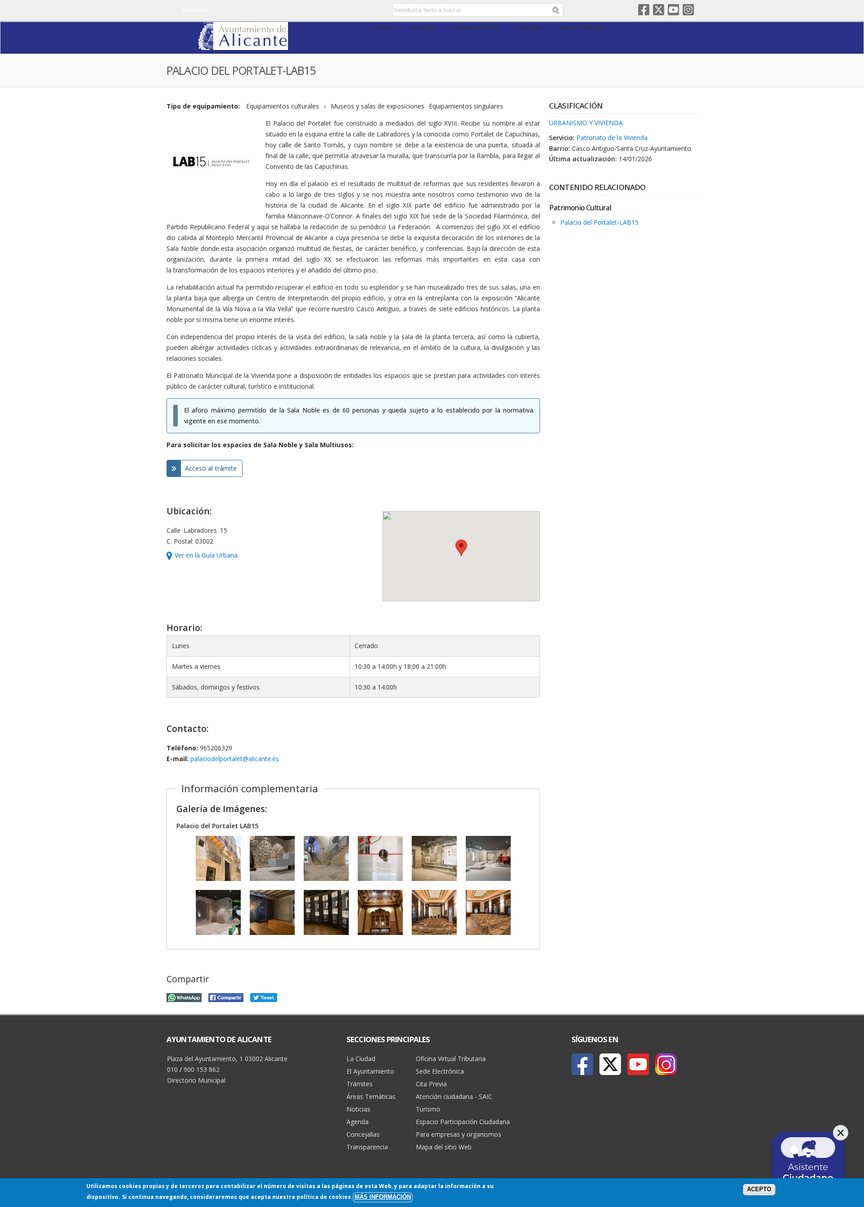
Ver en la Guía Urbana (206, 555)
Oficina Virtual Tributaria (451, 1058)
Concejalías (363, 1134)
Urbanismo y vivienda (586, 122)
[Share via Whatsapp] (184, 996)
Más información (383, 1197)
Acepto (759, 1189)
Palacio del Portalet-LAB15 (599, 222)
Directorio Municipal (196, 1080)
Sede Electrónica (440, 1071)
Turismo (428, 1109)
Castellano (316, 10)
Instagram (688, 9)
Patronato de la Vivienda (612, 137)
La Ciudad (423, 27)
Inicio (384, 27)
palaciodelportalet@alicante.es (234, 758)
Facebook (643, 9)
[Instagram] (666, 1064)
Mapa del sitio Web (444, 1147)
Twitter (658, 9)
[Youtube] (638, 1064)
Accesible (194, 9)
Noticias (358, 1109)
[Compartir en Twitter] (263, 996)
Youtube (673, 9)
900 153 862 (202, 1069)
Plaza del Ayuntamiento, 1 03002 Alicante (227, 1058)
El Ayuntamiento (477, 27)
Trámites (529, 27)
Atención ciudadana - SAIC (454, 1096)
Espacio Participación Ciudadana (463, 1121)
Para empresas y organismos (458, 1134)
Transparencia (367, 1147)
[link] (243, 45)
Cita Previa (431, 1084)
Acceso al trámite (211, 468)
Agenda (357, 1121)
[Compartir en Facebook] (225, 996)
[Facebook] (582, 1064)
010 (172, 1069)
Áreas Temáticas (583, 27)
